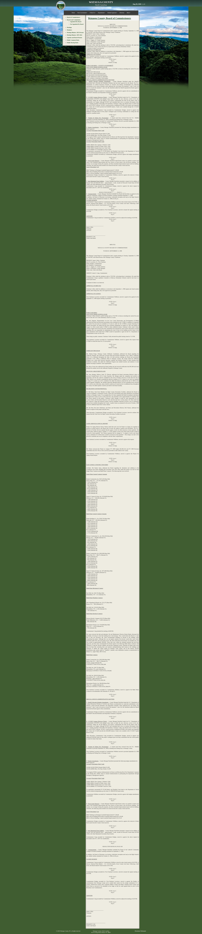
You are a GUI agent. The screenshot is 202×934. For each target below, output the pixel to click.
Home (73, 12)
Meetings (69, 27)
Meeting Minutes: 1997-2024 (74, 35)
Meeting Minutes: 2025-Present (75, 32)
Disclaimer (137, 931)
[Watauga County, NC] (60, 5)
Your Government (81, 12)
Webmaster (143, 931)
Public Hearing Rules (72, 42)
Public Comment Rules (73, 40)
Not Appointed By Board (76, 24)
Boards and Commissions (73, 20)
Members (69, 30)
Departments (101, 12)
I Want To (92, 12)
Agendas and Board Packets (74, 37)
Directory (122, 12)
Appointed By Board (75, 21)
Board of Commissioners (73, 17)
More (128, 12)
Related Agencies (112, 12)
